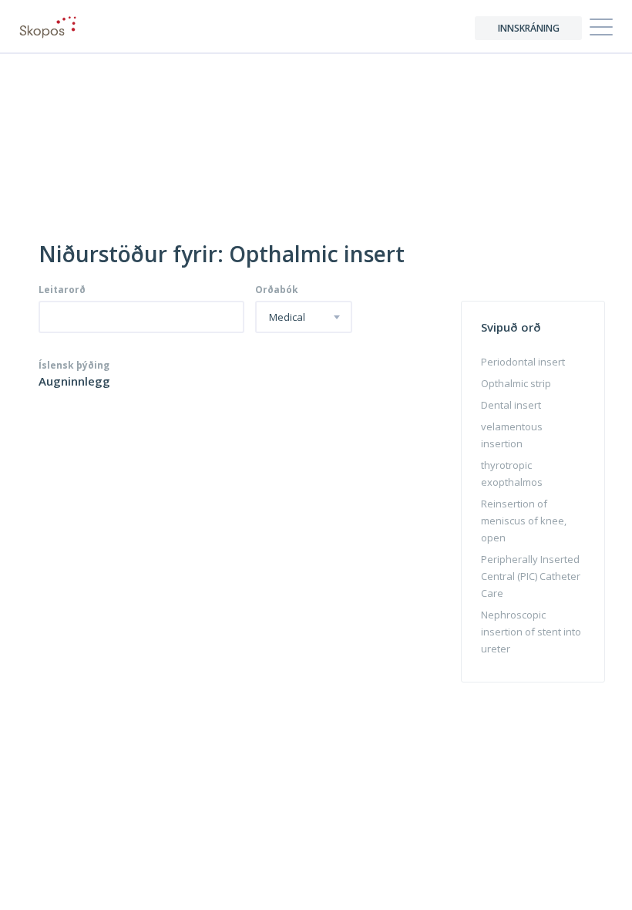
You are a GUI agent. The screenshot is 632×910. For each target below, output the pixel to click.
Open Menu (601, 28)
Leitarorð (62, 290)
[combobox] (303, 317)
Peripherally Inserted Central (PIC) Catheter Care (530, 576)
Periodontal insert (523, 362)
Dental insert (511, 405)
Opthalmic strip (516, 383)
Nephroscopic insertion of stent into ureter (531, 632)
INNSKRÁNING (529, 28)
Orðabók (276, 290)
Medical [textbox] (287, 318)
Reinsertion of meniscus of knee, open (523, 520)
